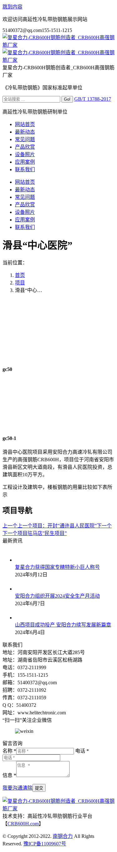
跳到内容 (12, 6)
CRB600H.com (23, 823)
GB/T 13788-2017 (92, 99)
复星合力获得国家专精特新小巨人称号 (57, 567)
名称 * (9, 751)
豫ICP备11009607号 (44, 843)
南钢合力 (63, 836)
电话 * (82, 751)
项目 (20, 282)
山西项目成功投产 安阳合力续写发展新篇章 (63, 624)
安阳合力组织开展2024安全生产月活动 (57, 596)
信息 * (9, 775)
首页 (20, 275)
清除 (27, 788)
